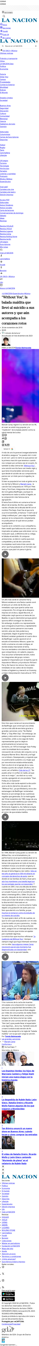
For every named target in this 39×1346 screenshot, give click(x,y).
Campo (3, 79)
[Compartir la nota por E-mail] (8, 445)
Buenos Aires (5, 105)
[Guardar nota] (3, 435)
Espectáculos (18, 293)
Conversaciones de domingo (11, 213)
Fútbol (2, 145)
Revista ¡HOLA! (6, 228)
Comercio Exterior (7, 84)
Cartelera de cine (7, 189)
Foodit (5, 31)
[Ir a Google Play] (8, 1295)
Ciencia (3, 121)
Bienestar (4, 119)
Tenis (2, 150)
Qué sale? (4, 187)
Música (27, 293)
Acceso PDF (4, 200)
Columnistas (5, 134)
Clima (2, 61)
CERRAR (3, 1)
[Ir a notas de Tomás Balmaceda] (19, 341)
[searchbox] (18, 46)
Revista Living (5, 234)
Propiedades (5, 82)
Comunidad (5, 116)
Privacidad (16, 1324)
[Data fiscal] (3, 1342)
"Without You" (29, 465)
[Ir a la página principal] (19, 21)
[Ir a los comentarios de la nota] (5, 435)
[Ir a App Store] (8, 1300)
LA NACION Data (6, 64)
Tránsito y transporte (8, 58)
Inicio (5, 25)
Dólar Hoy (4, 77)
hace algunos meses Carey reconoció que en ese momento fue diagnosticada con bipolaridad (18, 947)
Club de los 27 (24, 770)
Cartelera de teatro (8, 192)
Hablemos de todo (7, 124)
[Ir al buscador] (4, 16)
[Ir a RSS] (3, 1288)
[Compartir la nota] (3, 438)
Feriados (3, 171)
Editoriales (4, 132)
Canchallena (5, 153)
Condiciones (7, 1324)
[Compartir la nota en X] (5, 445)
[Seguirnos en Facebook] (3, 1267)
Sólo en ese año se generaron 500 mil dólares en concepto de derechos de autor (19, 873)
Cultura (3, 113)
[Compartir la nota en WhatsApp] (5, 438)
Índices (3, 90)
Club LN (6, 34)
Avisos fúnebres (6, 205)
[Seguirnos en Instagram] (3, 1281)
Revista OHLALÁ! (6, 226)
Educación (4, 111)
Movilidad (4, 87)
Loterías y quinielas (8, 173)
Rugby (2, 147)
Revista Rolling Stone (8, 236)
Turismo (3, 163)
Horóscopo (4, 168)
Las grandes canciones (11, 1039)
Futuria (3, 74)
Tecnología (4, 166)
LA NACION (7, 293)
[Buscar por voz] (36, 46)
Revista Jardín (5, 239)
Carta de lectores (7, 210)
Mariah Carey (25, 484)
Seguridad (4, 108)
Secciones (7, 28)
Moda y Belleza (6, 179)
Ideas (2, 218)
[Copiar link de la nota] (3, 441)
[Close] (3, 1166)
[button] (19, 164)
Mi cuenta (7, 38)
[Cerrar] (37, 41)
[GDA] (8, 1332)
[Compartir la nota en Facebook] (3, 445)
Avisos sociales (6, 208)
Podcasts (3, 176)
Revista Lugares (6, 231)
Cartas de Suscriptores (9, 137)
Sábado (3, 215)
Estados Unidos (6, 98)
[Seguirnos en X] (3, 1274)
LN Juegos (4, 160)
